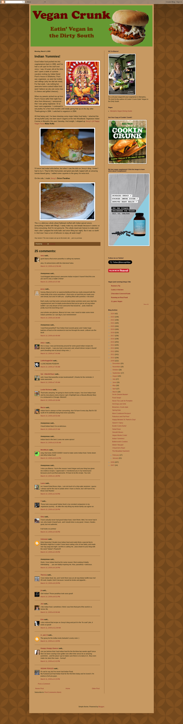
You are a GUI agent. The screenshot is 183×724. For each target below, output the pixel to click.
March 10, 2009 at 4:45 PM (50, 552)
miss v (43, 343)
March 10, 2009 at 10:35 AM (51, 443)
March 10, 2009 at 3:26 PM (50, 509)
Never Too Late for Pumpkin (122, 401)
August (115, 376)
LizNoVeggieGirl (47, 361)
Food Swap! (116, 398)
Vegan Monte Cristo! (119, 435)
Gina (42, 517)
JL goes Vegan (116, 301)
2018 (113, 333)
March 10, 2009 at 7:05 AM (50, 367)
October (116, 370)
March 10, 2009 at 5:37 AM (50, 282)
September (117, 373)
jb (41, 590)
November (117, 367)
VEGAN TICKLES (47, 668)
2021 (113, 323)
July (114, 379)
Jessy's (54, 178)
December (117, 363)
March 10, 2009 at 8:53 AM (50, 416)
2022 (113, 320)
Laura (43, 483)
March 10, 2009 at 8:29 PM (50, 583)
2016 (113, 339)
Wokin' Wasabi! (117, 445)
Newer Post (39, 688)
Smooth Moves (117, 432)
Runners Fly (115, 286)
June (115, 382)
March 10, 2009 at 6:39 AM (50, 318)
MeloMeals (45, 450)
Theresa (44, 575)
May (114, 385)
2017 (113, 336)
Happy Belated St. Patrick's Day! (124, 420)
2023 (113, 317)
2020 (113, 326)
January (116, 458)
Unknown (44, 539)
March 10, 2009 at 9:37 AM (50, 429)
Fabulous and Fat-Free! (120, 416)
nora (42, 256)
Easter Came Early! (119, 426)
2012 (113, 351)
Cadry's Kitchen (117, 290)
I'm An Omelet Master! (120, 394)
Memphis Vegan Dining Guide (121, 111)
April (114, 389)
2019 (113, 329)
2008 (113, 462)
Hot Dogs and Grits (119, 404)
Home (68, 688)
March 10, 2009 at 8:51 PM (50, 597)
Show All (146, 304)
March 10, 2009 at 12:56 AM (51, 266)
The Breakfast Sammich (121, 451)
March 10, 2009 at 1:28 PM (50, 476)
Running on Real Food (119, 297)
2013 (113, 348)
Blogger (101, 707)
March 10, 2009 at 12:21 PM (51, 458)
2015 (113, 342)
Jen (42, 604)
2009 (113, 361)
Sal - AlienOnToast (48, 374)
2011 (113, 354)
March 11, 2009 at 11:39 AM (51, 628)
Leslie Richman (46, 390)
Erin (42, 619)
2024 (113, 314)
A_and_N (44, 635)
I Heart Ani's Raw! (118, 448)
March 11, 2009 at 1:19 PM (50, 641)
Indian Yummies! (118, 439)
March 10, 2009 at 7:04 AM (50, 353)
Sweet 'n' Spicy (117, 423)
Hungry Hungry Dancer (49, 648)
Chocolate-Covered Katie (120, 294)
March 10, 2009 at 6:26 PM (50, 568)
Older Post (96, 688)
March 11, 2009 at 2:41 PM (50, 661)
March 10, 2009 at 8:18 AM (50, 400)
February (116, 455)
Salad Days (116, 429)
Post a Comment (44, 684)
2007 (113, 465)
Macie (43, 407)
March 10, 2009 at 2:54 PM (50, 494)
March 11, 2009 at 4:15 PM (50, 679)
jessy (43, 289)
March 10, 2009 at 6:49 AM (50, 336)
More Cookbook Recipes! (121, 413)
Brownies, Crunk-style (120, 407)
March (115, 392)
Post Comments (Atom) (52, 692)
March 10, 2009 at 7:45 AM (50, 382)
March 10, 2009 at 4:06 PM (50, 532)
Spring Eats (116, 410)
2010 (113, 358)
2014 (113, 345)
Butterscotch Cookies (120, 442)
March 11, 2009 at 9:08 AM (50, 612)
